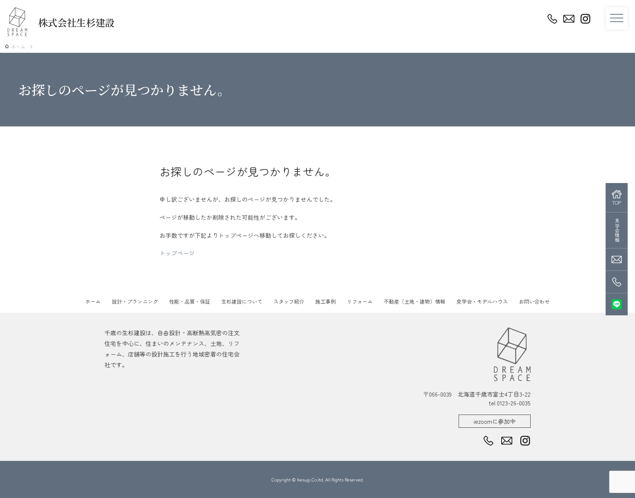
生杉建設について (241, 301)
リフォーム (360, 301)
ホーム (93, 301)
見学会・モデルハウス (482, 301)
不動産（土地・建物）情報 (414, 301)
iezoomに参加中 (495, 421)
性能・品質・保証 (189, 301)
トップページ (177, 252)
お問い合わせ (534, 301)
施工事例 (325, 301)
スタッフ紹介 (288, 301)
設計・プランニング (135, 301)
